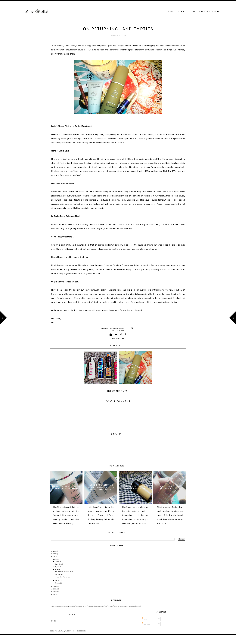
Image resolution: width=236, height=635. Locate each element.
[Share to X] (116, 334)
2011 (54, 594)
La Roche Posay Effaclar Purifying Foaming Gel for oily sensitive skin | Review (101, 487)
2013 (54, 589)
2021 (54, 551)
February (58, 580)
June (56, 569)
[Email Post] (131, 328)
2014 (54, 586)
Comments (146, 624)
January (57, 583)
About (193, 11)
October (57, 561)
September (58, 564)
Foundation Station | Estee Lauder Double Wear (135, 487)
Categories (182, 11)
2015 (54, 559)
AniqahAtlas (59, 631)
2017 (54, 556)
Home (170, 11)
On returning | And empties (135, 368)
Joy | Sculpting (59, 574)
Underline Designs (79, 631)
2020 (54, 554)
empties (121, 338)
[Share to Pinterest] (125, 334)
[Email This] (110, 334)
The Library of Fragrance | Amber (64, 572)
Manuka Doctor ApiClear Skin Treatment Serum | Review (66, 487)
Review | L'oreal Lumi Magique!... (170, 487)
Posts (145, 619)
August (57, 567)
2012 (54, 592)
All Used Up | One (101, 368)
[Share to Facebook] (121, 334)
